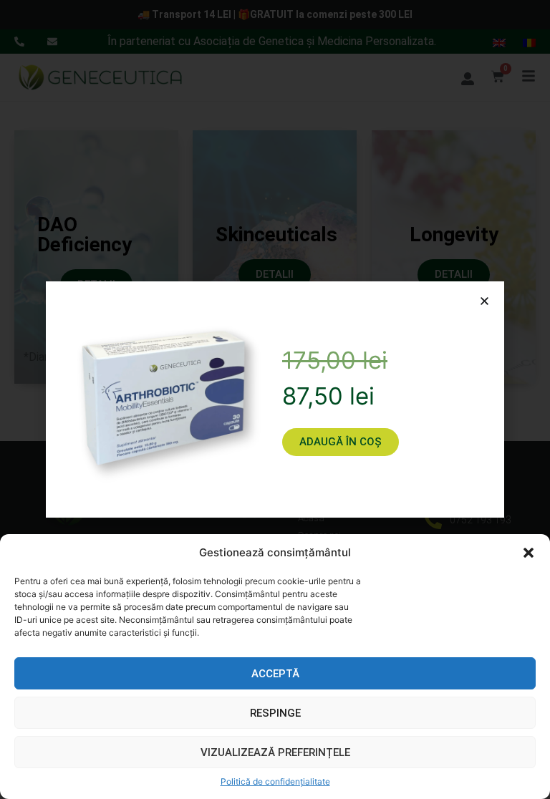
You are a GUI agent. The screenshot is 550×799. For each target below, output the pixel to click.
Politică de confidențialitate (275, 781)
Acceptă (275, 673)
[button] (528, 553)
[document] (275, 399)
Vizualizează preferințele (275, 752)
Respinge (275, 713)
